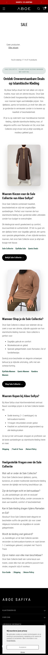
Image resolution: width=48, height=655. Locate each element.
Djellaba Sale (20, 248)
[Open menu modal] (4, 8)
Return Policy (31, 449)
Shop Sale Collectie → (14, 384)
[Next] (41, 2)
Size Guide (6, 572)
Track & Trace (17, 449)
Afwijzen (23, 652)
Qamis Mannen (23, 371)
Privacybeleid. (11, 641)
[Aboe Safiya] (24, 9)
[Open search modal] (38, 8)
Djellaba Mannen (8, 371)
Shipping (5, 449)
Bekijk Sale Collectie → (14, 257)
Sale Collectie (7, 248)
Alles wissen (13, 47)
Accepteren (22, 647)
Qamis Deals (33, 248)
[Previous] (7, 2)
